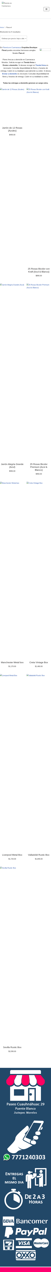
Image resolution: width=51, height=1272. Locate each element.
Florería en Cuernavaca (12, 47)
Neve (14, 1270)
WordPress (35, 1270)
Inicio (2, 27)
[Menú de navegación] (46, 9)
